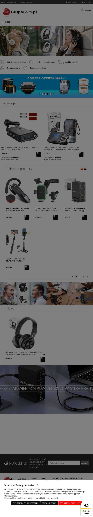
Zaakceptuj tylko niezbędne (26, 503)
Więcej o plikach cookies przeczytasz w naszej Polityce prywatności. (31, 498)
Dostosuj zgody (49, 503)
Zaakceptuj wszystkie (70, 503)
